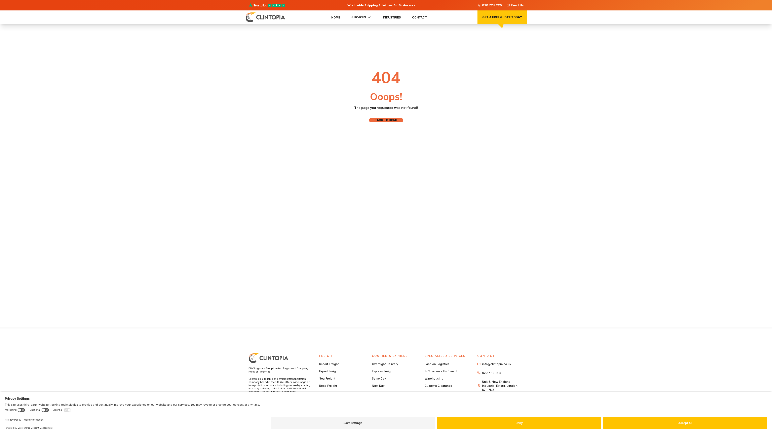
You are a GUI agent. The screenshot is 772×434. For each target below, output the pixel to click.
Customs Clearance (438, 385)
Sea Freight (327, 378)
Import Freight (329, 364)
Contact (419, 17)
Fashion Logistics (437, 364)
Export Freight (329, 371)
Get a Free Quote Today (502, 17)
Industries (392, 17)
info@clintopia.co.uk (496, 364)
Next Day (378, 385)
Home (335, 17)
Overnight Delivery (385, 364)
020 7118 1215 (492, 5)
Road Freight (328, 385)
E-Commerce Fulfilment (441, 371)
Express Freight (382, 371)
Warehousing (434, 378)
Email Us (517, 5)
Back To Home (386, 120)
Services (358, 17)
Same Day (379, 378)
